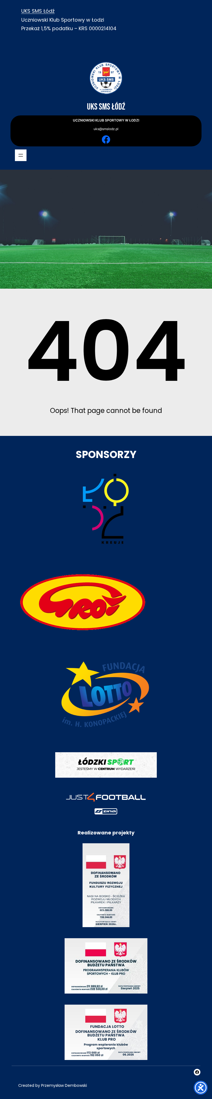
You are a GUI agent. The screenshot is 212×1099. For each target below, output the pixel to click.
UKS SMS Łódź (38, 10)
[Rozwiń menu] (20, 155)
